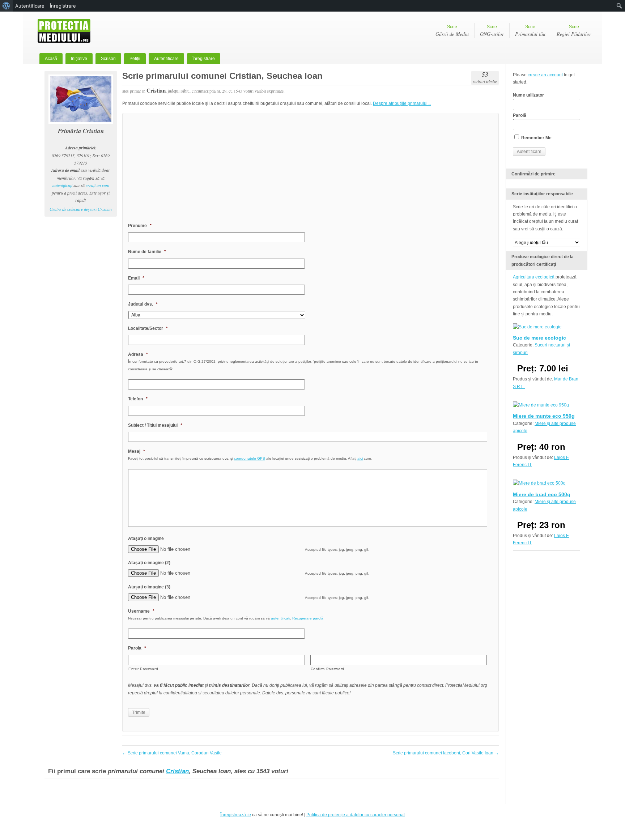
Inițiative (79, 58)
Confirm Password (328, 669)
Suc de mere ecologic (539, 338)
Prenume (140, 225)
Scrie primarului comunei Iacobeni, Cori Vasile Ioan (446, 752)
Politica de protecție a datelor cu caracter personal (355, 814)
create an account (545, 74)
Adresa (138, 354)
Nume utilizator (528, 95)
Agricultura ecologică (533, 277)
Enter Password (143, 669)
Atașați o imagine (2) (149, 562)
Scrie (452, 30)
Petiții (134, 58)
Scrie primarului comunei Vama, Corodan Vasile (172, 752)
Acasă (51, 58)
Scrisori (108, 58)
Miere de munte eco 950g (544, 416)
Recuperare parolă (307, 618)
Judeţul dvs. (143, 304)
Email (136, 278)
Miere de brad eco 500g (541, 494)
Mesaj (136, 451)
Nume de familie (147, 251)
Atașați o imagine (146, 538)
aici (360, 458)
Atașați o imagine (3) (149, 586)
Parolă (519, 115)
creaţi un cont (97, 185)
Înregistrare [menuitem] (63, 6)
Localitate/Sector (148, 328)
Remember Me (536, 137)
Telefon (138, 398)
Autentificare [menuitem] (29, 6)
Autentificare (166, 58)
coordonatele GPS (249, 458)
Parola (137, 648)
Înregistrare (203, 58)
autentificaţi (62, 185)
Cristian (177, 771)
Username (141, 611)
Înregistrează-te (235, 814)
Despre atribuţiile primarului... (402, 103)
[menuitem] (6, 6)
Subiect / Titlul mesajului (155, 425)
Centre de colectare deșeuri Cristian (81, 209)
